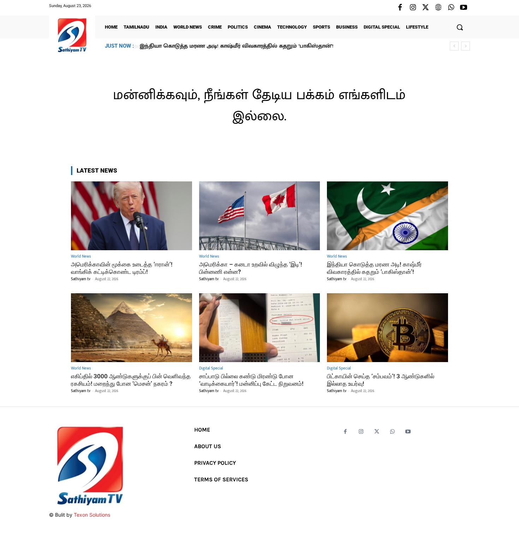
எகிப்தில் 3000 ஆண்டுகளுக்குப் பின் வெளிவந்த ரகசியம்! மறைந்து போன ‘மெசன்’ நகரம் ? (131, 380)
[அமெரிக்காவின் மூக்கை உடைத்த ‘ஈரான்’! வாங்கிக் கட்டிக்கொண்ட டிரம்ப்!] (131, 215)
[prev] (454, 46)
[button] (459, 27)
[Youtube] (463, 7)
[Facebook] (400, 7)
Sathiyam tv (80, 279)
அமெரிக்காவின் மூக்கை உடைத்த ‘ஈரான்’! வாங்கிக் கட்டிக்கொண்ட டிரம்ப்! (122, 268)
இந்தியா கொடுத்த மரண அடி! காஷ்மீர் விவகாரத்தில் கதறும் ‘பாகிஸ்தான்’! (236, 46)
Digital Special (211, 369)
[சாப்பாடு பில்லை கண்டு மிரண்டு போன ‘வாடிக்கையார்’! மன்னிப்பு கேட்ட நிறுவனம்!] (259, 327)
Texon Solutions (92, 515)
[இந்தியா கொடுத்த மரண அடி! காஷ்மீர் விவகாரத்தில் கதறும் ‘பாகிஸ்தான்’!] (387, 215)
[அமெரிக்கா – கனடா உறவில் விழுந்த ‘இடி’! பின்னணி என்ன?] (259, 215)
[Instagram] (412, 7)
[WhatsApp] (451, 7)
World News (81, 257)
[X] (425, 7)
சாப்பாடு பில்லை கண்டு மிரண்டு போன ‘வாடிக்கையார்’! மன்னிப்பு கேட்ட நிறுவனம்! (251, 380)
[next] (465, 46)
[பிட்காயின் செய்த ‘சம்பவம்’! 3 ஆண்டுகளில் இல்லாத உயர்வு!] (387, 327)
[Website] (438, 7)
